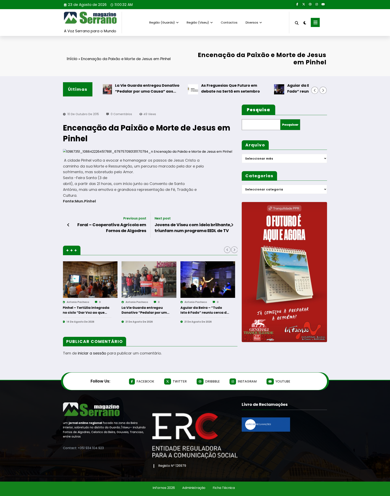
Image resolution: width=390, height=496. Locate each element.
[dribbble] (310, 4)
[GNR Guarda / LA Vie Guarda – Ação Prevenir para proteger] (172, 279)
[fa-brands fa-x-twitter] (303, 4)
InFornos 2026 (164, 487)
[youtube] (323, 4)
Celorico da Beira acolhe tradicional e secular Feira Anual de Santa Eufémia (227, 310)
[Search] (296, 22)
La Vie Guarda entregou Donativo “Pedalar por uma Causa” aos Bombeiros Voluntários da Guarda (131, 88)
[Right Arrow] (323, 90)
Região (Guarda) (162, 22)
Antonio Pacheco (102, 302)
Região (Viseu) (198, 22)
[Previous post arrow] (68, 225)
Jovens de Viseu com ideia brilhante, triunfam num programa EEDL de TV (193, 227)
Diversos (252, 22)
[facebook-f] (297, 4)
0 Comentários (121, 114)
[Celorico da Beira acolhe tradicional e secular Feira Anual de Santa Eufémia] (231, 279)
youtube (282, 381)
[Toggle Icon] (315, 22)
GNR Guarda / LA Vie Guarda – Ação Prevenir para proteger (169, 310)
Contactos (229, 22)
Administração (193, 487)
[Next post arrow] (232, 225)
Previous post (134, 218)
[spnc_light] (304, 22)
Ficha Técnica (224, 487)
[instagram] (316, 4)
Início (72, 59)
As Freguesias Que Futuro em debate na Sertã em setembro (213, 88)
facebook (145, 381)
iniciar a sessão (92, 353)
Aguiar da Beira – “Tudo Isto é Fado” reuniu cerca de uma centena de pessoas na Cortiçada (303, 88)
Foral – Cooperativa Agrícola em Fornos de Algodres (111, 227)
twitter (180, 381)
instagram (247, 381)
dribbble (212, 381)
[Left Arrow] (314, 90)
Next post (163, 218)
